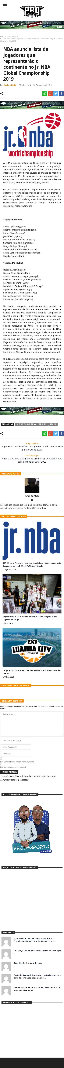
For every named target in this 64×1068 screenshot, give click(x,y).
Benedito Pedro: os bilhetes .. (28, 963)
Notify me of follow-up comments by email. (17, 762)
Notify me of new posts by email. (13, 767)
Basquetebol (11, 37)
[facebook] (61, 93)
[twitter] (55, 93)
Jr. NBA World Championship (31, 424)
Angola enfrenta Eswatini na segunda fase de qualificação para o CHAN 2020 (32, 446)
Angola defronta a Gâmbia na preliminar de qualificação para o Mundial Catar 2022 (32, 458)
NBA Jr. (53, 424)
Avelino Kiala (10, 85)
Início (2, 37)
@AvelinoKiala (39, 508)
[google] (50, 93)
